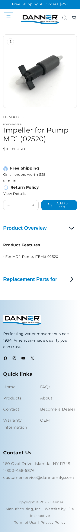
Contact (11, 409)
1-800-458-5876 (19, 470)
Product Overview (25, 228)
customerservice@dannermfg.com (38, 477)
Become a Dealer (58, 409)
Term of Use (25, 523)
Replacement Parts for (30, 279)
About (46, 398)
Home (9, 387)
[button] (8, 17)
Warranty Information (15, 423)
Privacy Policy (53, 523)
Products (12, 398)
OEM (45, 420)
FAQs (45, 387)
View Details (14, 194)
